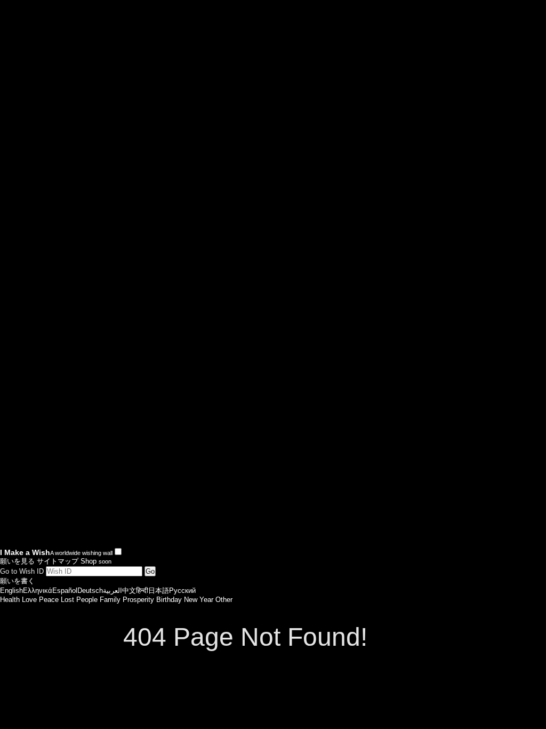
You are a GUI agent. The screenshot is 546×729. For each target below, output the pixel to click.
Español (64, 591)
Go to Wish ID (22, 571)
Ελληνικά (37, 591)
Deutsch (90, 591)
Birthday (169, 600)
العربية (112, 591)
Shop (96, 561)
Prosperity (138, 600)
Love (29, 600)
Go (150, 571)
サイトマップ (57, 561)
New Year (198, 600)
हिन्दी (142, 591)
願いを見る (17, 561)
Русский (182, 591)
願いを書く (17, 581)
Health (10, 600)
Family (110, 600)
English (11, 591)
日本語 (158, 591)
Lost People (79, 600)
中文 (129, 591)
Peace (49, 600)
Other (223, 600)
